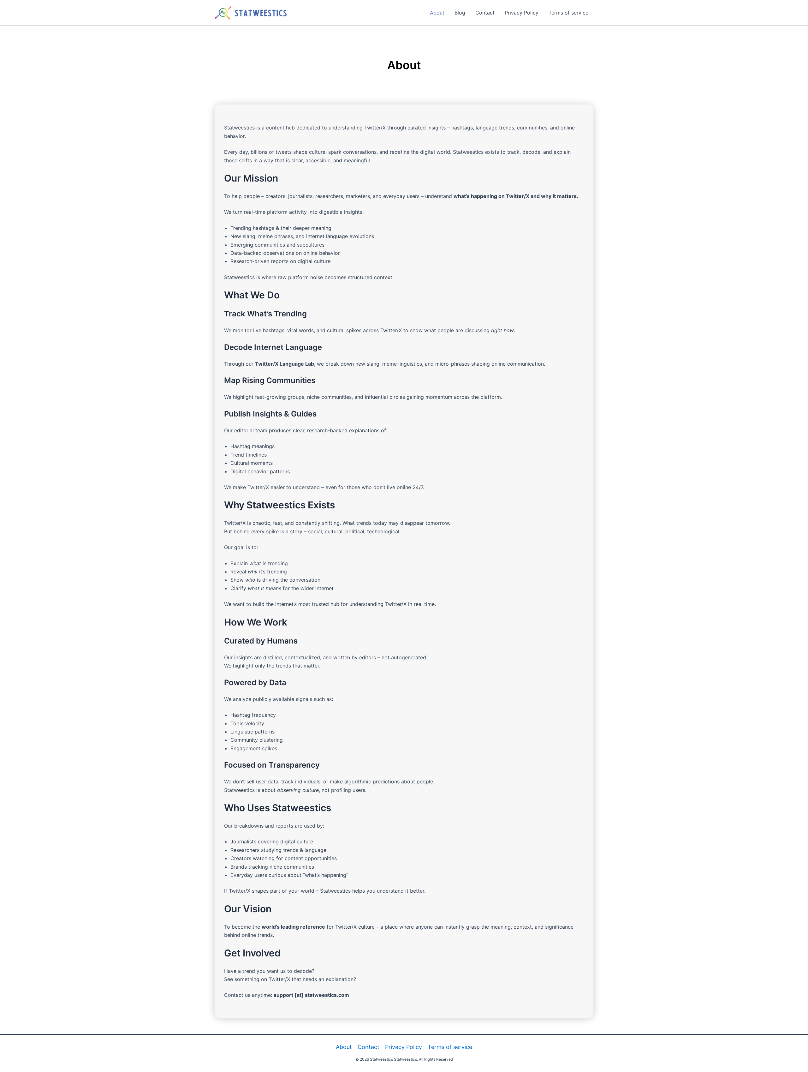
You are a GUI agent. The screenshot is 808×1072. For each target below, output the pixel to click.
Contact (485, 12)
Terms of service (568, 12)
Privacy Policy (521, 12)
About (437, 12)
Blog (459, 12)
